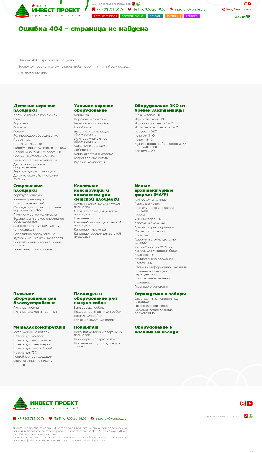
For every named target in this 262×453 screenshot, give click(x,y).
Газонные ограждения (151, 286)
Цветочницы (143, 262)
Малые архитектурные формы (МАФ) (154, 190)
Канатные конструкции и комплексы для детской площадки (96, 192)
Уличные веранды (148, 218)
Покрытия (86, 327)
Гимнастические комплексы (35, 160)
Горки (17, 119)
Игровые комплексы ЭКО (154, 123)
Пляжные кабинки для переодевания (151, 273)
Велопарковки (145, 254)
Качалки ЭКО (145, 135)
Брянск (40, 5)
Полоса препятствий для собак (97, 311)
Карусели (20, 123)
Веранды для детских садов (34, 171)
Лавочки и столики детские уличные (155, 241)
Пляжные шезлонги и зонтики (35, 311)
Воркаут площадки (27, 194)
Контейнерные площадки (32, 356)
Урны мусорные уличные (153, 246)
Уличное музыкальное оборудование (90, 140)
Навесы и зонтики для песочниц (37, 151)
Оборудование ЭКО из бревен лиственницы (160, 107)
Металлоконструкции (39, 327)
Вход (229, 9)
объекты (155, 16)
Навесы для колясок (28, 335)
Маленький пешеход (90, 145)
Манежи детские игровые (93, 153)
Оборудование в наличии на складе (156, 329)
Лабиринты (82, 149)
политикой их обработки (88, 440)
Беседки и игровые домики (34, 155)
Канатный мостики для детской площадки (97, 224)
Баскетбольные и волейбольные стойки (37, 243)
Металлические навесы (31, 331)
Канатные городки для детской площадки (97, 235)
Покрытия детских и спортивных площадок (98, 333)
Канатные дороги (87, 218)
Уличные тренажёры (28, 199)
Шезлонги (142, 235)
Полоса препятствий (29, 203)
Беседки (141, 214)
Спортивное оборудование (34, 233)
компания (173, 16)
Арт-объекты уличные (151, 199)
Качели (18, 131)
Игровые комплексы (89, 161)
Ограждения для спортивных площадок (156, 300)
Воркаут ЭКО (145, 150)
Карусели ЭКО (146, 131)
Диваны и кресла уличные (154, 227)
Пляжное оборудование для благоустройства (34, 298)
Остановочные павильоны (32, 360)
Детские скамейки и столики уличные (35, 177)
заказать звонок (133, 16)
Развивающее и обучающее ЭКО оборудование (160, 145)
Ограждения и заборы (160, 293)
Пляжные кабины (26, 307)
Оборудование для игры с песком (39, 147)
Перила (19, 364)
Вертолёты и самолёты (91, 123)
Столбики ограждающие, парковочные (154, 311)
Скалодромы (23, 229)
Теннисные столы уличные (32, 249)
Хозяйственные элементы (154, 258)
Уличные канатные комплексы (36, 225)
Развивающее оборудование (35, 135)
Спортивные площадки (28, 187)
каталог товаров (105, 16)
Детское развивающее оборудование (92, 133)
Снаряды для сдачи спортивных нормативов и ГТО (37, 209)
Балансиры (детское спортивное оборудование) (38, 220)
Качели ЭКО (144, 139)
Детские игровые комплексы (35, 114)
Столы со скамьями (150, 231)
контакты (192, 16)
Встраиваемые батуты (91, 157)
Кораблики (82, 127)
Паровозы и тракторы (90, 119)
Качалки (19, 127)
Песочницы (21, 139)
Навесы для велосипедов (32, 340)
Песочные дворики (27, 143)
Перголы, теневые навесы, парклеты (154, 209)
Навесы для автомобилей (32, 348)
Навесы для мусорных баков (156, 250)
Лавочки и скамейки (150, 222)
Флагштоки (143, 282)
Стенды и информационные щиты (161, 266)
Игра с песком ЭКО (150, 119)
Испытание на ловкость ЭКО (156, 127)
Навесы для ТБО (25, 352)
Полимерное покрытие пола (96, 339)
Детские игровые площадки (34, 107)
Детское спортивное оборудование (29, 166)
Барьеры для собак (89, 307)
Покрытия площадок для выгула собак (97, 345)
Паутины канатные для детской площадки (97, 205)
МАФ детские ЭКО (149, 114)
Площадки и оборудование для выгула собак (95, 298)
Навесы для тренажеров (32, 344)
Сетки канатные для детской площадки (95, 212)
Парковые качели (148, 203)
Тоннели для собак (88, 315)
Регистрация (242, 9)
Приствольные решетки (152, 278)
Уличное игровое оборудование (93, 107)
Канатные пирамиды (90, 229)
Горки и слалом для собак (94, 319)
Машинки (81, 114)
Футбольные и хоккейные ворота (38, 237)
